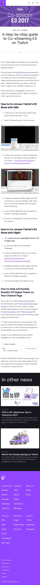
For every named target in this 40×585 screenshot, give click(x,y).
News (28, 490)
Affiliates (4, 576)
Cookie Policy (5, 570)
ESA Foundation (10, 312)
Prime (4, 534)
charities (29, 312)
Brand (16, 499)
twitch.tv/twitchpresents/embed (17, 163)
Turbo (4, 529)
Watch (4, 494)
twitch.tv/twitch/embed (23, 160)
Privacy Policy (5, 563)
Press (28, 494)
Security (17, 529)
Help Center (19, 524)
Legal (16, 520)
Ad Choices (5, 566)
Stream (5, 490)
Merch (16, 494)
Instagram (30, 529)
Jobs (16, 490)
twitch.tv (5, 508)
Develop (5, 499)
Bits (3, 520)
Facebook (30, 524)
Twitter (29, 520)
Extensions (6, 538)
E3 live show (25, 72)
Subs (4, 524)
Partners (4, 573)
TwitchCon (18, 504)
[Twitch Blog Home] (3, 3)
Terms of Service (6, 560)
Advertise (6, 504)
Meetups (17, 508)
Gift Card (6, 543)
